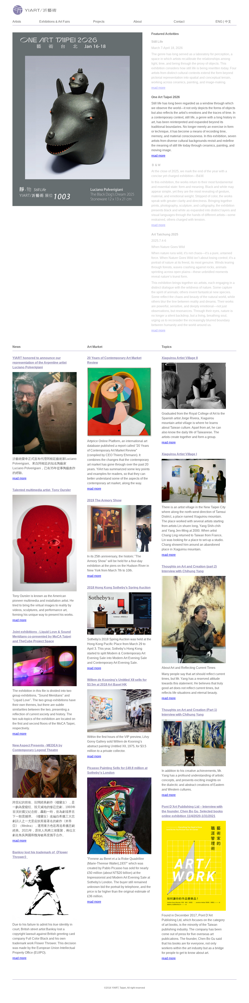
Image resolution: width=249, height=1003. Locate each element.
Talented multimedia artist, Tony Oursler (41, 490)
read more (158, 87)
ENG (219, 21)
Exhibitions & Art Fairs (54, 21)
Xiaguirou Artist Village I (179, 454)
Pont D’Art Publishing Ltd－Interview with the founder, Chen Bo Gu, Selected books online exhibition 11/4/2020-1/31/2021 (192, 811)
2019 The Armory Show (104, 500)
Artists (16, 21)
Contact (179, 21)
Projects (98, 21)
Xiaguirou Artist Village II (180, 358)
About (137, 21)
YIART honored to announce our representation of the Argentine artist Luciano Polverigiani (39, 362)
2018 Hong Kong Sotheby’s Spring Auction (119, 587)
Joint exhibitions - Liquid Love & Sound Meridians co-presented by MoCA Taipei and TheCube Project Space (41, 636)
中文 (228, 21)
